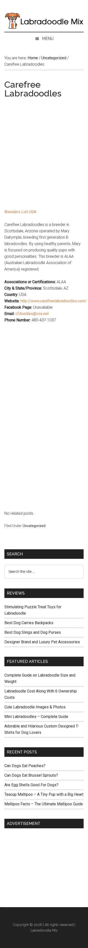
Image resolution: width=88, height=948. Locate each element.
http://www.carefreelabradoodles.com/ (54, 301)
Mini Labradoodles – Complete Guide (36, 716)
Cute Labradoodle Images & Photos (35, 707)
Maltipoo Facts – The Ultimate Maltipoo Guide (43, 804)
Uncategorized (34, 526)
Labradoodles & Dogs (44, 21)
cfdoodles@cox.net (32, 313)
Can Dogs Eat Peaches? (24, 765)
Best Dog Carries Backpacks (28, 622)
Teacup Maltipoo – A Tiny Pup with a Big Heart (43, 794)
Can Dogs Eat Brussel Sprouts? (31, 775)
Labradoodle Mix (44, 930)
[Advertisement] (44, 146)
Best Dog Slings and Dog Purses (32, 632)
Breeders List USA (20, 212)
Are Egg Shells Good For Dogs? (31, 785)
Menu (48, 38)
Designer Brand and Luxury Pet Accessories (42, 642)
